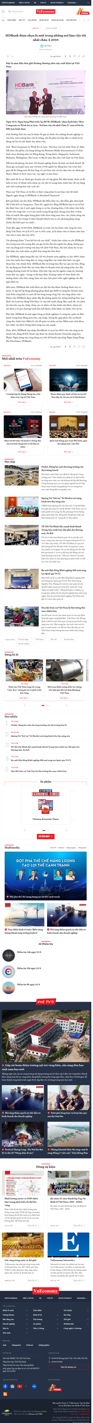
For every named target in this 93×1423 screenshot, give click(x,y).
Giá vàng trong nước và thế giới (20, 1260)
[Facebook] (5, 1385)
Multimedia (12, 847)
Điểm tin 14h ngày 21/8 (29, 952)
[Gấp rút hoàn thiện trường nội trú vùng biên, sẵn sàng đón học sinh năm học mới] (45, 1035)
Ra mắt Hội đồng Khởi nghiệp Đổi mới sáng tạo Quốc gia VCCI (63, 572)
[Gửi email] (74, 56)
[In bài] (8, 56)
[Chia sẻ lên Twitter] (70, 56)
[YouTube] (19, 1385)
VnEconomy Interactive (62, 1260)
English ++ (72, 3)
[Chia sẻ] (83, 56)
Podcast (61, 847)
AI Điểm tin (45, 943)
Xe (35, 3)
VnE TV (43, 3)
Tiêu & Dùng (24, 3)
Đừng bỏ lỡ (11, 655)
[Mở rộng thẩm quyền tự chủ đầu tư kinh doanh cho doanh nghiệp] (23, 1097)
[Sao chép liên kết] (79, 56)
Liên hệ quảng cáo (68, 1367)
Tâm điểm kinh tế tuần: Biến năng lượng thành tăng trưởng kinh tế (24, 931)
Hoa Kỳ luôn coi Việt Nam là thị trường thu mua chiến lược (63, 609)
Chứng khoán (8, 3)
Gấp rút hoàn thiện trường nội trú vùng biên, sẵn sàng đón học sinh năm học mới (43, 1067)
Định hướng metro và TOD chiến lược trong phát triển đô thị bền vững (21, 1201)
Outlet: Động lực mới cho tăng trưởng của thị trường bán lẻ (62, 468)
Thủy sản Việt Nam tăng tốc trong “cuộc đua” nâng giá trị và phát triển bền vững (24, 690)
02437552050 (57, 1361)
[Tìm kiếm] (9, 11)
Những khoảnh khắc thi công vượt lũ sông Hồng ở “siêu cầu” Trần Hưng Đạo (68, 1151)
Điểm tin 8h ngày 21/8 (28, 984)
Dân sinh (52, 412)
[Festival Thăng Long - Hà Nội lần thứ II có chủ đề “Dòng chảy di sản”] (23, 1133)
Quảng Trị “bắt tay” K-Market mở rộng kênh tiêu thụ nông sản (61, 500)
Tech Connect (57, 3)
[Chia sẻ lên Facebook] (65, 56)
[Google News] (55, 56)
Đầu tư (22, 20)
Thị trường (71, 20)
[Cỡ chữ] (12, 56)
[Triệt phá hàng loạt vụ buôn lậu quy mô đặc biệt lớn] (69, 1097)
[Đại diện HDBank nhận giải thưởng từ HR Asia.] (45, 71)
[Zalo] (34, 1385)
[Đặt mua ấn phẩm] (82, 11)
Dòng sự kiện (45, 1166)
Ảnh (4, 1345)
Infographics (71, 847)
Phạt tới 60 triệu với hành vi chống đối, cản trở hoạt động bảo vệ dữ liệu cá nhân (22, 444)
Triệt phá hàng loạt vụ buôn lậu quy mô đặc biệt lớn (67, 1114)
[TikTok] (26, 1385)
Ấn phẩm (45, 781)
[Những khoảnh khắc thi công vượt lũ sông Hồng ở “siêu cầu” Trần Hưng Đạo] (69, 1133)
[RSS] (5, 1393)
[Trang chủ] (3, 20)
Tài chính (32, 20)
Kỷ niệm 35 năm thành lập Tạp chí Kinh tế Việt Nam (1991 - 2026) (68, 1200)
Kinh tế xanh (57, 20)
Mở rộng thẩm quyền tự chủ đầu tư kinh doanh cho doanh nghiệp (66, 931)
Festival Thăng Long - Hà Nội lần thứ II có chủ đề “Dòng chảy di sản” (22, 1151)
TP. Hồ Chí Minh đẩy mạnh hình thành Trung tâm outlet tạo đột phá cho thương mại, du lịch (62, 530)
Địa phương (15, 732)
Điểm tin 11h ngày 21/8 (29, 968)
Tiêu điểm (11, 20)
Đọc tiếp (10, 462)
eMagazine (82, 847)
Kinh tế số (44, 20)
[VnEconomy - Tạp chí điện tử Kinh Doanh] (45, 1290)
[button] (43, 705)
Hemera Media (41, 1411)
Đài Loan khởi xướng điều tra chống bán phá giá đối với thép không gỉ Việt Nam (63, 690)
